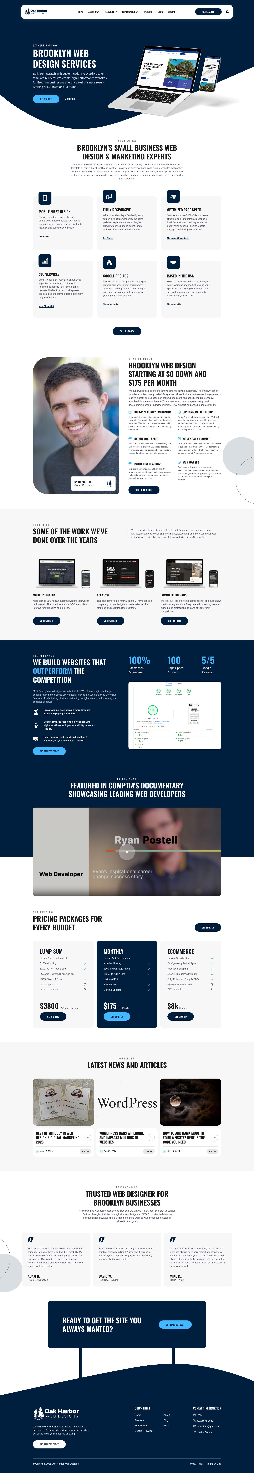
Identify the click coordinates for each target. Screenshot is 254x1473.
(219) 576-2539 (205, 1421)
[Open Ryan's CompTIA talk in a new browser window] (127, 852)
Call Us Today (127, 331)
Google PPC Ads (143, 1431)
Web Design (141, 1425)
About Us (70, 99)
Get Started (208, 12)
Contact (172, 12)
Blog (160, 12)
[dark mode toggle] (227, 11)
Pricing (148, 12)
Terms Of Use (214, 1464)
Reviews (139, 1420)
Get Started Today (49, 751)
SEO (165, 1425)
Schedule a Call (144, 490)
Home (80, 12)
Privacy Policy (195, 1464)
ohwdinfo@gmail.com (209, 1426)
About (166, 1415)
